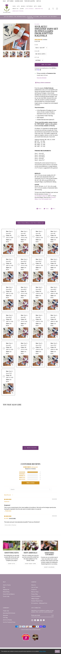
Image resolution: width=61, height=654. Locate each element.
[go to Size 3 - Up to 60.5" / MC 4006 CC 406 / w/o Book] (57, 309)
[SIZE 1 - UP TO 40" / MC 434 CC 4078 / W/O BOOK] (8, 248)
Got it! (57, 651)
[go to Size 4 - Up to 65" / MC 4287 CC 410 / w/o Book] (12, 365)
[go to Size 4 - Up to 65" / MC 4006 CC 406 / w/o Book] (57, 337)
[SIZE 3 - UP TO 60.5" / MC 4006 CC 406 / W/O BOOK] (53, 304)
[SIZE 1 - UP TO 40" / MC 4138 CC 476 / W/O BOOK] (38, 248)
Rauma (37, 24)
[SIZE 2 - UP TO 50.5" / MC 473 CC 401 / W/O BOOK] (23, 276)
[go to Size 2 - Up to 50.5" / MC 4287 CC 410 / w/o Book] (12, 309)
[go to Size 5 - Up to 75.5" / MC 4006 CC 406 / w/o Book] (57, 365)
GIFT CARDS (10, 1)
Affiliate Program (35, 598)
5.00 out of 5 (34, 467)
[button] (38, 39)
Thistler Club (6, 610)
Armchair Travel (18, 11)
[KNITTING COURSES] (49, 545)
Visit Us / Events (7, 585)
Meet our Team (34, 591)
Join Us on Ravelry (7, 619)
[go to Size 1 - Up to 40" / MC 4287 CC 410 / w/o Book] (12, 281)
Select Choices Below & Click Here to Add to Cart (30, 222)
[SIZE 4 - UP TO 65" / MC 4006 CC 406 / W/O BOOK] (53, 332)
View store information (41, 77)
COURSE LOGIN (19, 1)
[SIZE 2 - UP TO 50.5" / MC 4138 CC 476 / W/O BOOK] (38, 276)
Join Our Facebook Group (9, 622)
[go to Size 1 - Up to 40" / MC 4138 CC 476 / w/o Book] (42, 253)
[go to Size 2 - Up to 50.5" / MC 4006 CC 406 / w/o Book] (57, 281)
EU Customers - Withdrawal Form (39, 603)
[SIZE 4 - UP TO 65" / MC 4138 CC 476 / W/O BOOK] (38, 332)
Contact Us (34, 589)
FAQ (4, 587)
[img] (7, 499)
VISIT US (38, 1)
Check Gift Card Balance (9, 594)
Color (37, 51)
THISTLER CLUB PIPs (29, 1)
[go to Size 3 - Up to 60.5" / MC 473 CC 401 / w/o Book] (27, 309)
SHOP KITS (11, 563)
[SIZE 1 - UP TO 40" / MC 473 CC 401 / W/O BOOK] (23, 248)
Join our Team (34, 587)
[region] (16, 54)
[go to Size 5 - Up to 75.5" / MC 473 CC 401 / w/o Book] (27, 365)
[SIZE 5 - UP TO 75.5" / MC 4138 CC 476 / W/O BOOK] (38, 360)
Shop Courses (49, 567)
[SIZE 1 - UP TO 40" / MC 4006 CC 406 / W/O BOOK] (53, 248)
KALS (4, 1)
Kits (18, 6)
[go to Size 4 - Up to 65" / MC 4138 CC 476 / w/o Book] (42, 337)
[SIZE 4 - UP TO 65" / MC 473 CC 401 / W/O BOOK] (23, 332)
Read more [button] (8, 510)
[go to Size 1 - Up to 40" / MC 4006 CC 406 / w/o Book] (57, 253)
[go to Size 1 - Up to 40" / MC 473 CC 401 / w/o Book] (27, 253)
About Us (15, 8)
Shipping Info (6, 589)
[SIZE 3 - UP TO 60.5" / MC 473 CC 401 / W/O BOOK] (23, 304)
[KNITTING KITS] (11, 545)
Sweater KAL (39, 8)
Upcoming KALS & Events (9, 613)
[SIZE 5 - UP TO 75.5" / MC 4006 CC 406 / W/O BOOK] (53, 360)
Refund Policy (6, 591)
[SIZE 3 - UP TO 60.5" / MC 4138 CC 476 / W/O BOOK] (38, 304)
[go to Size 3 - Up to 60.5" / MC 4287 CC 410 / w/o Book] (12, 337)
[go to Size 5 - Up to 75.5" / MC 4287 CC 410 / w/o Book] (12, 392)
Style (37, 57)
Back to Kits (32, 447)
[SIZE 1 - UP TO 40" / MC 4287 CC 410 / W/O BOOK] (8, 276)
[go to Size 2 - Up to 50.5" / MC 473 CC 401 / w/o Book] (27, 281)
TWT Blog (5, 617)
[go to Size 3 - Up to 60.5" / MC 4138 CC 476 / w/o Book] (42, 309)
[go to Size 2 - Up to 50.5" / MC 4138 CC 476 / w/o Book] (42, 281)
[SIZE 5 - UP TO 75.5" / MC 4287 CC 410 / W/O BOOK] (8, 388)
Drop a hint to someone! (44, 82)
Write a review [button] (30, 482)
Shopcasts (5, 615)
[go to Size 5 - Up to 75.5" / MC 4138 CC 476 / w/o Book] (42, 365)
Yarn (14, 6)
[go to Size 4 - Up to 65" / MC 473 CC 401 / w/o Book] (27, 337)
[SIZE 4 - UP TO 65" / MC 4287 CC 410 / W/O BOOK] (8, 360)
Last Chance (29, 8)
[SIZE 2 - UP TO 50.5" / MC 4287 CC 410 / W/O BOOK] (8, 304)
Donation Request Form (37, 600)
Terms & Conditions (35, 596)
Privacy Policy (34, 594)
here (51, 195)
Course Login (6, 596)
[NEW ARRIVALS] (30, 545)
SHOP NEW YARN (30, 563)
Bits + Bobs (37, 6)
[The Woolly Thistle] (6, 8)
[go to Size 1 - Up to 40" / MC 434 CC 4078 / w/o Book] (12, 253)
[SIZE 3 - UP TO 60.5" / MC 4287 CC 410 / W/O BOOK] (8, 332)
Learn (22, 8)
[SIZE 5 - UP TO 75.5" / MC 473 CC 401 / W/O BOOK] (23, 360)
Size (36, 44)
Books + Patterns (27, 6)
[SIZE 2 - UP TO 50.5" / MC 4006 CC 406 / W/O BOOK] (53, 276)
